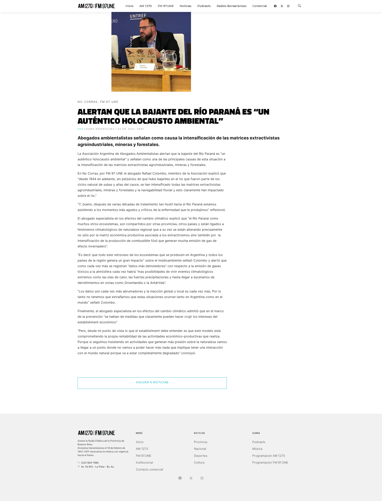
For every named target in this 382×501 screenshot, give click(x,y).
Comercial (259, 6)
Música (257, 449)
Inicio (130, 6)
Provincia (200, 442)
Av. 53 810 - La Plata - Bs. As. (97, 466)
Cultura (199, 462)
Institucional (144, 462)
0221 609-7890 (89, 462)
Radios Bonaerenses (232, 6)
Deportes (200, 456)
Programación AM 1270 (268, 456)
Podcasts (204, 6)
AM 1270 (145, 6)
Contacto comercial (149, 469)
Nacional (200, 449)
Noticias (185, 6)
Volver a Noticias (152, 382)
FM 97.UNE (166, 6)
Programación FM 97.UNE (270, 462)
